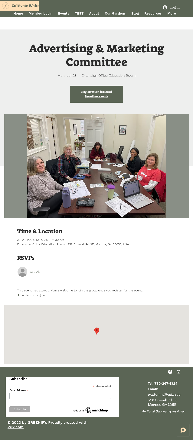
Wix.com (16, 427)
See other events (96, 96)
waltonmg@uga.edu (164, 394)
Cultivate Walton (27, 5)
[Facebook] (170, 372)
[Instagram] (178, 372)
